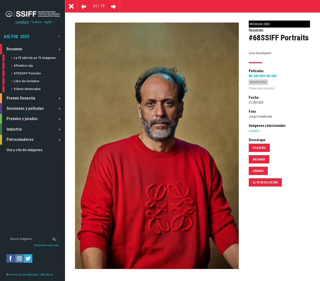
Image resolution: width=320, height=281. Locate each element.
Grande (258, 171)
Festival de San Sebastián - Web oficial (31, 274)
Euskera (37, 22)
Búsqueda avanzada (46, 245)
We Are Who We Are (262, 76)
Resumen (14, 49)
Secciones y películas (25, 108)
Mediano (259, 159)
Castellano (22, 22)
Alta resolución (265, 182)
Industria (14, 129)
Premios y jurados (22, 118)
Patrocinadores (20, 139)
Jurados (254, 131)
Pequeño (259, 148)
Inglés (48, 22)
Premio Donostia (20, 98)
